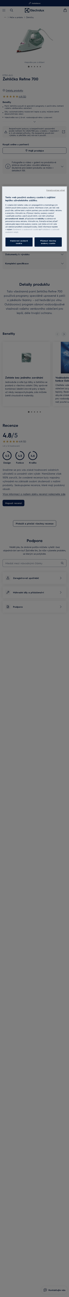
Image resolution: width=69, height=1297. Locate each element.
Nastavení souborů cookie (19, 242)
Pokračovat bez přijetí (55, 190)
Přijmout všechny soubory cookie (48, 242)
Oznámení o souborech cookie (26, 229)
